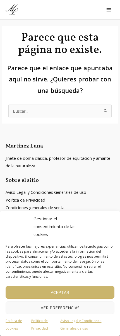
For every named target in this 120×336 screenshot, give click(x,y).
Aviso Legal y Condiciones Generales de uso (46, 192)
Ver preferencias (60, 307)
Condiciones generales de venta (35, 207)
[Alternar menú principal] (108, 9)
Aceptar (60, 292)
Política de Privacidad (25, 200)
